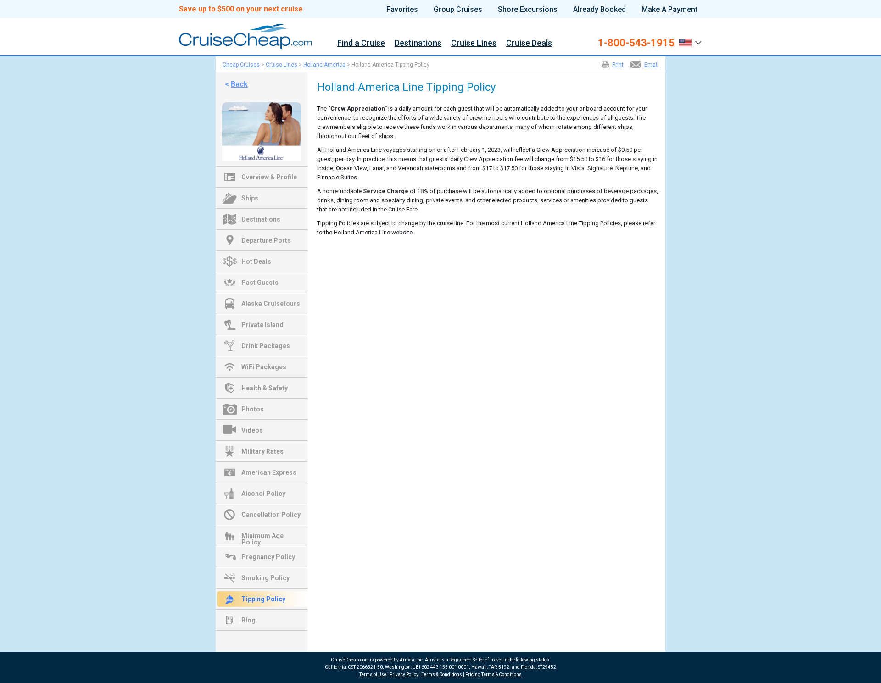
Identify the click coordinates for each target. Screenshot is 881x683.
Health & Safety (264, 388)
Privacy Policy (404, 674)
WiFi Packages (263, 367)
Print (618, 64)
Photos (252, 409)
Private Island (262, 324)
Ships (249, 198)
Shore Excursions (528, 9)
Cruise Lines (473, 43)
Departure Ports (266, 240)
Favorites (402, 9)
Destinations (418, 43)
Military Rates (262, 451)
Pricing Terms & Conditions (493, 674)
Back (239, 84)
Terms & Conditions (442, 674)
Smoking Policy (265, 578)
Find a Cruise (361, 43)
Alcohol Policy (263, 493)
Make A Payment (669, 9)
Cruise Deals (529, 43)
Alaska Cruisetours (270, 303)
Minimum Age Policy (262, 536)
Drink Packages (265, 346)
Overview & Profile (269, 177)
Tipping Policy (263, 599)
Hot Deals (256, 261)
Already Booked (599, 9)
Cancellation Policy (271, 514)
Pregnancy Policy (268, 557)
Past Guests (260, 282)
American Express (268, 472)
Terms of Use (372, 674)
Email (651, 64)
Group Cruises (458, 9)
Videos (252, 430)
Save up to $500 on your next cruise (241, 9)
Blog (248, 620)
